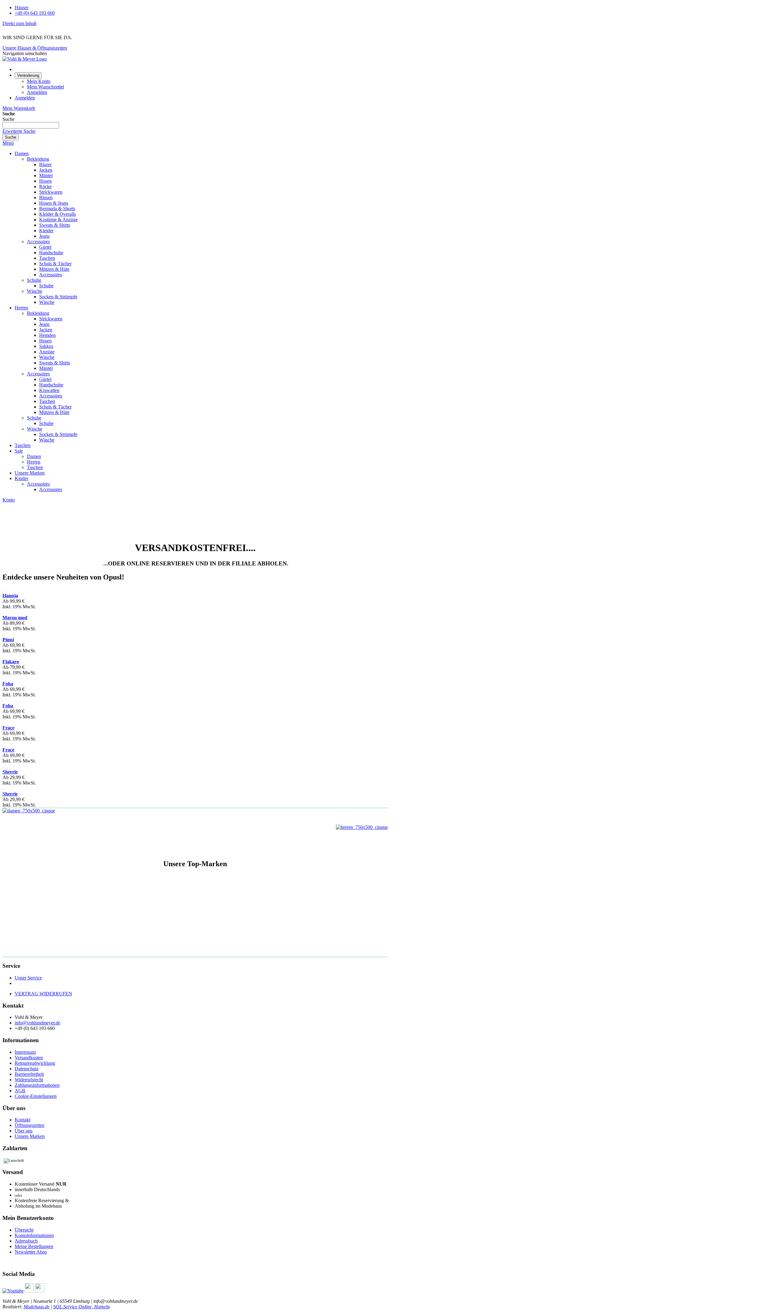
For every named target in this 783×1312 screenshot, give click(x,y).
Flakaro (10, 661)
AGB (20, 1090)
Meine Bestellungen (34, 1246)
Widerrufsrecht (29, 1079)
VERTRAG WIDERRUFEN (43, 993)
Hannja (10, 595)
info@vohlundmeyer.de (37, 1022)
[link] (28, 75)
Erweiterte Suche (18, 131)
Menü (8, 143)
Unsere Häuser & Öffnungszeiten (34, 47)
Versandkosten (29, 1057)
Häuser (21, 7)
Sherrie (10, 771)
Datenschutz (27, 1068)
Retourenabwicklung (35, 1063)
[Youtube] (13, 1290)
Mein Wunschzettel (45, 86)
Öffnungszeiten (29, 1125)
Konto (8, 499)
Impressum (25, 1052)
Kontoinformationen (34, 1235)
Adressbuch (26, 1240)
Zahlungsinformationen (37, 1085)
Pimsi (8, 639)
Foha (7, 683)
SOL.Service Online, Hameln (81, 1306)
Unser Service (28, 977)
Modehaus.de (37, 1306)
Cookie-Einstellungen (36, 1096)
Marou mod (14, 617)
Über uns (23, 1130)
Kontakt (22, 1119)
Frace (8, 727)
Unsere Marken (30, 1136)
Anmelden (37, 92)
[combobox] (30, 125)
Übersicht (24, 1229)
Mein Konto (38, 81)
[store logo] (24, 59)
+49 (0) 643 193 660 (35, 13)
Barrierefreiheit (29, 1074)
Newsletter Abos (31, 1251)
